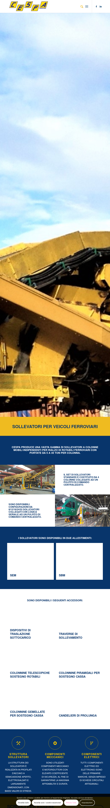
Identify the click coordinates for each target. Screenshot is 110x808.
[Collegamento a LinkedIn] (101, 6)
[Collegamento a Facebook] (96, 6)
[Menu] (86, 6)
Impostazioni (87, 802)
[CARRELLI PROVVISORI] (108, 404)
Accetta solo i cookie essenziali (47, 802)
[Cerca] (80, 6)
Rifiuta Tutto (71, 802)
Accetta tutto (23, 802)
